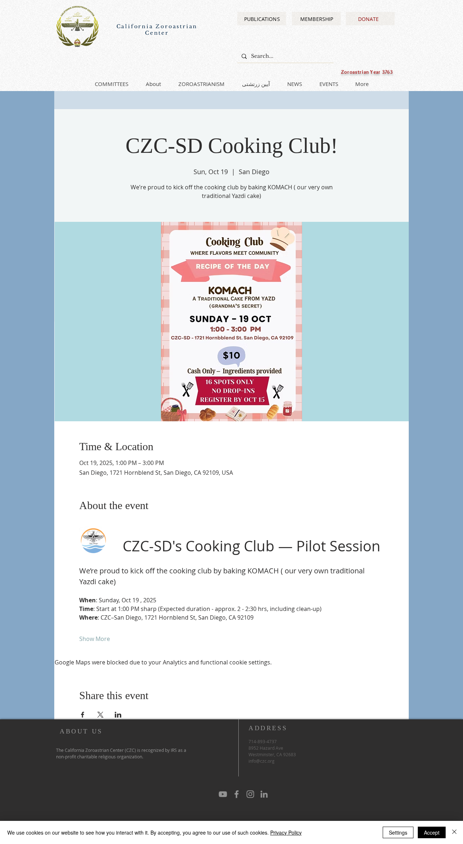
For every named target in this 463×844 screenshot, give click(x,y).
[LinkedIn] (264, 794)
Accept (431, 832)
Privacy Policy (286, 832)
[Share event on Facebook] (82, 715)
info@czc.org (262, 761)
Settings (398, 832)
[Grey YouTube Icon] (223, 794)
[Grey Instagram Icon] (250, 794)
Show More (94, 639)
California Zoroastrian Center (157, 29)
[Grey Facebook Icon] (237, 794)
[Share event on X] (100, 715)
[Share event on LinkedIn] (118, 715)
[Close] (454, 832)
